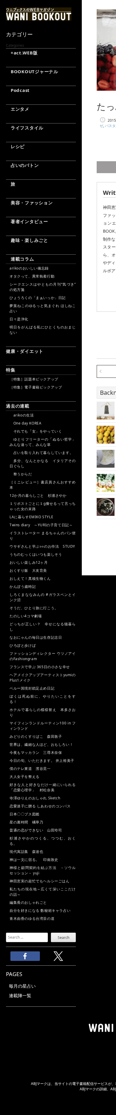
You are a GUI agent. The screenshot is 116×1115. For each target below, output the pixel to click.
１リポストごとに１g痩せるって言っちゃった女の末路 (43, 506)
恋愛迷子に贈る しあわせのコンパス (40, 806)
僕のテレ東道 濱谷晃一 (30, 768)
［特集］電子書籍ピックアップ (36, 387)
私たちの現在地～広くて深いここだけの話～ (43, 892)
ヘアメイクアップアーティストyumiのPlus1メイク (43, 677)
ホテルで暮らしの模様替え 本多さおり (43, 712)
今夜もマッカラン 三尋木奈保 (36, 752)
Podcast (18, 90)
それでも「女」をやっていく (36, 431)
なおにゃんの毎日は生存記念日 (36, 637)
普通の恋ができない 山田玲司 (36, 830)
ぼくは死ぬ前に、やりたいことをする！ (43, 699)
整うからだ (21, 474)
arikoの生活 (22, 415)
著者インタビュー (27, 221)
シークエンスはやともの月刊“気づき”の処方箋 (43, 287)
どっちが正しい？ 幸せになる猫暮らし (43, 626)
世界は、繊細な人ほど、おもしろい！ (41, 744)
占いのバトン (22, 165)
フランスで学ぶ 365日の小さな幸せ (40, 666)
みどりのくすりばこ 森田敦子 (36, 736)
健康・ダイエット (24, 351)
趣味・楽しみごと (27, 240)
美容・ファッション (29, 203)
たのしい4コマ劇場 (26, 615)
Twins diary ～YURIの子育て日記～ (41, 524)
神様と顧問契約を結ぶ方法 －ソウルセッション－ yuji (43, 870)
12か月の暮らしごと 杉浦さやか (38, 495)
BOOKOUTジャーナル (32, 71)
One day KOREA (25, 423)
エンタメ (17, 109)
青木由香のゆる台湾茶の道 (32, 918)
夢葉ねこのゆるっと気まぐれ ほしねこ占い (43, 308)
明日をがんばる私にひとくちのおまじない (43, 330)
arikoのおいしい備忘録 (29, 268)
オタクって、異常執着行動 (32, 276)
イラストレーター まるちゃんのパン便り (43, 535)
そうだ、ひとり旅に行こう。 (34, 607)
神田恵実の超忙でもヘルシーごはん (40, 881)
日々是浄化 (19, 319)
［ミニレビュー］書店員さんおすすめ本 (43, 485)
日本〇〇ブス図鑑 (25, 814)
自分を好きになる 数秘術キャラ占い (40, 910)
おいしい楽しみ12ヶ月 (29, 562)
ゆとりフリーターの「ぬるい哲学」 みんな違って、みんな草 (43, 442)
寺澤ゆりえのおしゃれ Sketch (35, 798)
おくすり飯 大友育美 (28, 570)
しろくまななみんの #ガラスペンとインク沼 (43, 597)
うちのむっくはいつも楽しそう (36, 554)
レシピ (15, 146)
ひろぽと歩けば (23, 645)
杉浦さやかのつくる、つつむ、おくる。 (43, 841)
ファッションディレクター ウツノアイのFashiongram (43, 656)
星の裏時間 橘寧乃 (26, 822)
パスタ (110, 125)
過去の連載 (17, 406)
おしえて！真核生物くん (30, 578)
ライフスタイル (24, 128)
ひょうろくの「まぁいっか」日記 (38, 297)
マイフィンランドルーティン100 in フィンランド (43, 726)
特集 (10, 370)
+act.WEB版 (22, 53)
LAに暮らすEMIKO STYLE (31, 516)
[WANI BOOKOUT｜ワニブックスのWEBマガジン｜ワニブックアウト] (38, 17)
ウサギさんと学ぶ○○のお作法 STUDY (42, 546)
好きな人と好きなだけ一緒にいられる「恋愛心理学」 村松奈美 (43, 787)
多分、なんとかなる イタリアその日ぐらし (43, 463)
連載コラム (20, 259)
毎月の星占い (22, 986)
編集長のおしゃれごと (28, 902)
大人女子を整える (25, 776)
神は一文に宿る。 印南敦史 (36, 859)
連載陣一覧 (20, 995)
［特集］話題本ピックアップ (34, 379)
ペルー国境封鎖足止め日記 (32, 688)
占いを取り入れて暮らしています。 (41, 452)
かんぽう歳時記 (23, 586)
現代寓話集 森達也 (26, 851)
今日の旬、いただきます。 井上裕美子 (43, 760)
